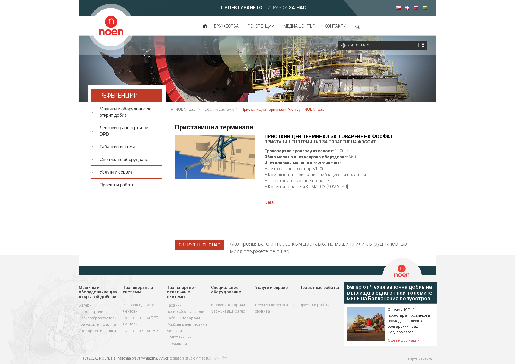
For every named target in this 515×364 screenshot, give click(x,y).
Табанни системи (117, 146)
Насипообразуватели (98, 318)
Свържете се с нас (199, 245)
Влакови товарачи (228, 305)
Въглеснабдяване (138, 305)
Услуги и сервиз (116, 171)
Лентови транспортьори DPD (124, 130)
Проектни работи (117, 184)
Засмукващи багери (229, 311)
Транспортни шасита (97, 324)
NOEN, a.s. (185, 109)
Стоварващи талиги (97, 331)
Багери (85, 305)
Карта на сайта (420, 359)
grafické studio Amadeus (192, 358)
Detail (269, 202)
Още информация (403, 340)
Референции (261, 26)
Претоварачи (91, 311)
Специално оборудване (124, 159)
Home (205, 28)
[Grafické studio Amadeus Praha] (219, 358)
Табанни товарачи (183, 318)
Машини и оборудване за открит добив (125, 112)
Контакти (335, 26)
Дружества (226, 26)
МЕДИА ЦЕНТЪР (299, 26)
